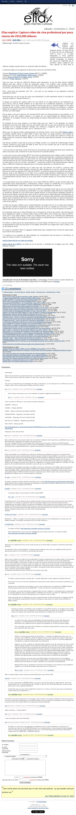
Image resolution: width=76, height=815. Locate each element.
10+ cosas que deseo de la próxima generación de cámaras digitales (24, 353)
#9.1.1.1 (17, 632)
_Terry (8, 477)
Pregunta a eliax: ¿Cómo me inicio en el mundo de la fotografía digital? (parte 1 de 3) (29, 317)
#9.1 (9, 604)
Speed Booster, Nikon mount (27, 75)
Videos (58, 292)
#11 (6, 706)
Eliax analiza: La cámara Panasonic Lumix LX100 (18, 360)
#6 (5, 514)
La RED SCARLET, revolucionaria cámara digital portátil (20, 299)
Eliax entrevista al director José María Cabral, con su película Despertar (25, 355)
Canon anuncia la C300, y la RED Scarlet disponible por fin (21, 326)
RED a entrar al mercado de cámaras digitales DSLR (19, 301)
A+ (73, 5)
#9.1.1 (13, 616)
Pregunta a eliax (40, 292)
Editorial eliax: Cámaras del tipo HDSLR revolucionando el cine (22, 314)
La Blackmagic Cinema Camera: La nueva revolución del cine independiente (26, 328)
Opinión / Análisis (30, 292)
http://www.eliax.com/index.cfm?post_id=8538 (22, 533)
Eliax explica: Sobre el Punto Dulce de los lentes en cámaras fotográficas (25, 336)
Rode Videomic (15, 79)
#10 (6, 678)
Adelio (8, 488)
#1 (5, 389)
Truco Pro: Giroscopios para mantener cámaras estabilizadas (22, 304)
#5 (5, 488)
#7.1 (9, 540)
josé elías (16, 40)
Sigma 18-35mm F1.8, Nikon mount (19, 77)
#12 (6, 714)
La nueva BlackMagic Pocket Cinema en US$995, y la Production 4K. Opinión (27, 334)
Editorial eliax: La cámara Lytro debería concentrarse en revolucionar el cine (26, 325)
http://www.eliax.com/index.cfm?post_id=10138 (35, 528)
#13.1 (9, 735)
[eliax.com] (38, 15)
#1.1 (9, 397)
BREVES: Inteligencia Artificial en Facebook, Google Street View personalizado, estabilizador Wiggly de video (37, 350)
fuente (57, 281)
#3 (5, 450)
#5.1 (9, 497)
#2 (5, 435)
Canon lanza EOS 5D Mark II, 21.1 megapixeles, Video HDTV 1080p (24, 303)
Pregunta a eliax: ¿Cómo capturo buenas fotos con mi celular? (22, 337)
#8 (5, 555)
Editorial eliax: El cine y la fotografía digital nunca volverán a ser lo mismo (26, 307)
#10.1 (9, 694)
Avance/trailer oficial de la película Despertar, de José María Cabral (24, 356)
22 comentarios (12, 288)
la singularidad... (42, 801)
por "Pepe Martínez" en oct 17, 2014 (59, 796)
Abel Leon (9, 514)
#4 (5, 477)
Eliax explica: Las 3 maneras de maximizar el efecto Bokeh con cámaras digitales (28, 331)
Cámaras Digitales (8, 292)
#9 (5, 574)
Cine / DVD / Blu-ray (19, 292)
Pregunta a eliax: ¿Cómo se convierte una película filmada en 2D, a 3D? (25, 339)
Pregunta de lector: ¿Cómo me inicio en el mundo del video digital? (24, 320)
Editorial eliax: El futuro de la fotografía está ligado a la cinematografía (25, 315)
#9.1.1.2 (17, 670)
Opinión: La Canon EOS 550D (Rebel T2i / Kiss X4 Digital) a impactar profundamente (29, 312)
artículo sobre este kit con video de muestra (18, 240)
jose (8, 678)
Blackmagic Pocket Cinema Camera (21, 73)
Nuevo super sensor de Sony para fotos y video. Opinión (20, 296)
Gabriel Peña (10, 524)
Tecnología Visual (51, 292)
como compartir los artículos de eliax (38, 808)
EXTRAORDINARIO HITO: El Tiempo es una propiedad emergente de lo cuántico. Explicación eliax (34, 341)
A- (69, 5)
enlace (14, 514)
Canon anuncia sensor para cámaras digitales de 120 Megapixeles (24, 318)
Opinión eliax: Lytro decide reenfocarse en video (18, 361)
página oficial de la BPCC (12, 244)
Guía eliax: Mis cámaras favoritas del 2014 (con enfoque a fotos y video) (25, 358)
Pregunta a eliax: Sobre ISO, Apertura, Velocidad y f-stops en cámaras (25, 309)
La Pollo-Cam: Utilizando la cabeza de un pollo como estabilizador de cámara (27, 322)
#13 (6, 722)
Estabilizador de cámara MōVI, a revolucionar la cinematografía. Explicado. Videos (28, 333)
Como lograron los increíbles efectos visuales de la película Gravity (24, 344)
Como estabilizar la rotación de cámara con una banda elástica (22, 323)
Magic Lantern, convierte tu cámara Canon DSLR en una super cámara (25, 330)
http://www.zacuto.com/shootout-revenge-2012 (59, 481)
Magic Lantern (68, 132)
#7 (5, 524)
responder (39, 389)
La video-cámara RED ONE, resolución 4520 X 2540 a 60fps (22, 298)
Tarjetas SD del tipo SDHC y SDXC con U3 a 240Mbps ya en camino (24, 348)
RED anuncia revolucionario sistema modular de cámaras (21, 306)
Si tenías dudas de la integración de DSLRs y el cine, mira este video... (25, 311)
